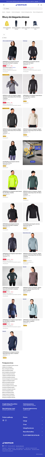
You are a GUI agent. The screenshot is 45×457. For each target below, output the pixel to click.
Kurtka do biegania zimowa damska (9, 378)
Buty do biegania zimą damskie (9, 372)
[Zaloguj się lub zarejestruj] (38, 4)
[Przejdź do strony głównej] (21, 5)
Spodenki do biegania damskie (8, 389)
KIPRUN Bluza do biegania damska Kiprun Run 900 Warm (31, 62)
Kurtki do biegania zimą (7, 28)
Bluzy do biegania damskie (8, 368)
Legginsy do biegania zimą (25, 28)
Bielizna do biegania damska (8, 382)
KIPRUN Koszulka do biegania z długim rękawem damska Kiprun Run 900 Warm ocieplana (32, 289)
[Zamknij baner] (42, 1)
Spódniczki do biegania (7, 367)
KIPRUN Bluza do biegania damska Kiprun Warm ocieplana (31, 320)
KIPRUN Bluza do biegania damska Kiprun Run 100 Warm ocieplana (11, 62)
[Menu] (3, 4)
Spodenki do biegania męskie (8, 395)
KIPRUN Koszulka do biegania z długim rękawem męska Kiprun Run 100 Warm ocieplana (12, 97)
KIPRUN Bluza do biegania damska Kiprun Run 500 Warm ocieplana (11, 224)
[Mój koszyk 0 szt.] (41, 4)
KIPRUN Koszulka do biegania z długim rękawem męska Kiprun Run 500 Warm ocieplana (32, 255)
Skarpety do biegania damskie (8, 397)
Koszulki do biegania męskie (8, 387)
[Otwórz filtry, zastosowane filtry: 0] (4, 34)
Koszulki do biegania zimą (35, 28)
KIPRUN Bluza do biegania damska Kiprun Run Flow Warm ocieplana (11, 352)
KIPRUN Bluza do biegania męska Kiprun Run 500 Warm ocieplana (32, 96)
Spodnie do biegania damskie (8, 373)
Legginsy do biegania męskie (8, 380)
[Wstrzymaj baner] (40, 1)
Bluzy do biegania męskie (7, 370)
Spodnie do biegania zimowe (16, 28)
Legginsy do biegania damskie (8, 375)
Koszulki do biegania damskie (8, 377)
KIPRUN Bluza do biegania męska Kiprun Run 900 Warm (12, 254)
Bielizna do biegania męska (8, 392)
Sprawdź (32, 161)
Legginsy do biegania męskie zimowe (10, 365)
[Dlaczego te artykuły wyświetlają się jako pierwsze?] (3, 37)
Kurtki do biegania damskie (8, 384)
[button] (12, 69)
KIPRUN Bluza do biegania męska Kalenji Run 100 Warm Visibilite (12, 192)
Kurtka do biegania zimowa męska (9, 385)
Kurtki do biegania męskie (7, 390)
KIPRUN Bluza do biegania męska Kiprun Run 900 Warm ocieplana (12, 320)
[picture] (12, 50)
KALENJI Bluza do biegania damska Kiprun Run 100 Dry (11, 162)
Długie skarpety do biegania (8, 394)
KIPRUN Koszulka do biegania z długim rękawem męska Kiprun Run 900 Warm (32, 130)
